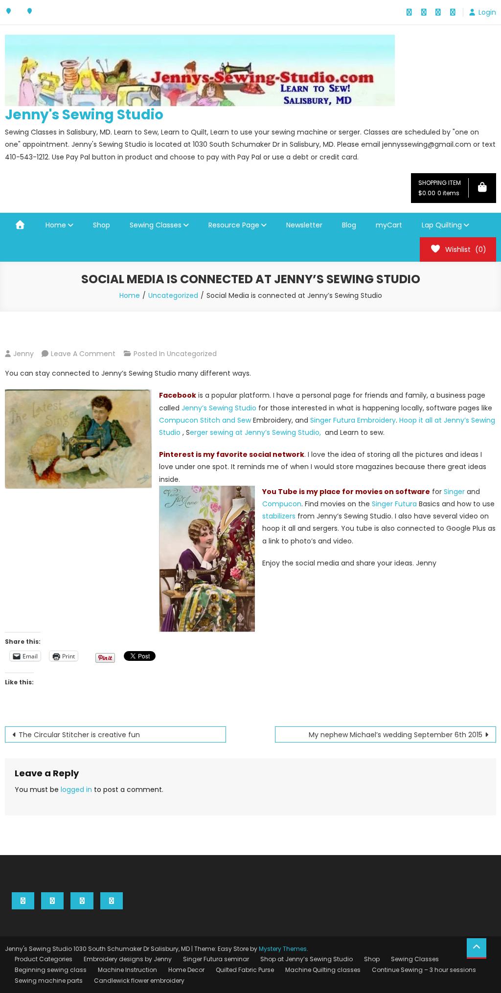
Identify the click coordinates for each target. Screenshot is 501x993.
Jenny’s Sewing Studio (219, 408)
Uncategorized (192, 354)
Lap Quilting (442, 225)
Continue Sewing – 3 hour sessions (424, 970)
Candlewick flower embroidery (139, 980)
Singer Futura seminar (216, 959)
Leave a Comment (83, 354)
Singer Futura (394, 504)
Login (487, 12)
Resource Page (233, 225)
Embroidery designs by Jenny (128, 959)
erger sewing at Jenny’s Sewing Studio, (257, 432)
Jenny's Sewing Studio (84, 114)
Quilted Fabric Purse (245, 970)
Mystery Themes (283, 949)
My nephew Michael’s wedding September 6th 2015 (395, 735)
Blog (349, 225)
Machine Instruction (127, 970)
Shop (101, 225)
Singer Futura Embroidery (353, 420)
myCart (389, 225)
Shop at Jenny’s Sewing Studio (306, 959)
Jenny (23, 354)
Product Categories (43, 959)
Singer (453, 491)
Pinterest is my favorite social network (231, 454)
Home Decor (186, 970)
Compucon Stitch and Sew (205, 420)
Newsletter (304, 225)
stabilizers (279, 516)
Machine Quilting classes (323, 970)
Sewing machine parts (49, 980)
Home (56, 225)
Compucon (281, 504)
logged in (76, 789)
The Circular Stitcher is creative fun (79, 735)
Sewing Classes (156, 225)
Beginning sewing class (51, 970)
